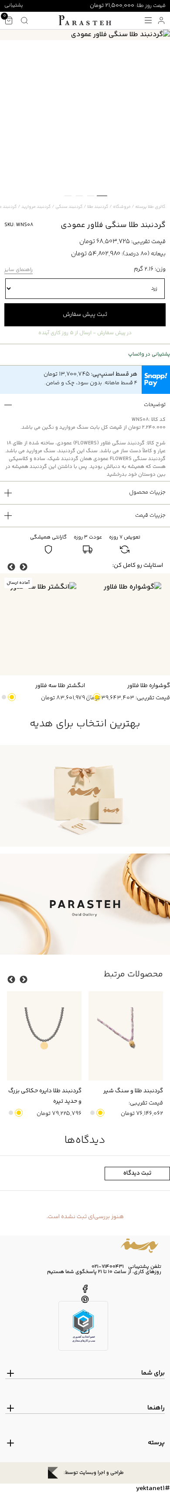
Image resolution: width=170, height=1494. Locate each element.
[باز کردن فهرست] (148, 20)
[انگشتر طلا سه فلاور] (42, 624)
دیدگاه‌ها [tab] (85, 1140)
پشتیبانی (13, 5)
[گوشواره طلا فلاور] (127, 624)
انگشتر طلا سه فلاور (60, 686)
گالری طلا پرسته (150, 206)
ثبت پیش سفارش (85, 314)
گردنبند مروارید (36, 206)
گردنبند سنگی (69, 206)
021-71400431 (108, 1267)
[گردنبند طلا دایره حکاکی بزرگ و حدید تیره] (44, 1036)
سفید (89, 697)
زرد (97, 697)
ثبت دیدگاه (137, 1173)
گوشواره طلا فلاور (148, 686)
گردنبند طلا (98, 206)
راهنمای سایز (18, 270)
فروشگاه (122, 206)
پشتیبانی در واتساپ (149, 354)
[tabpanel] (85, 35)
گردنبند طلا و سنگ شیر (133, 1091)
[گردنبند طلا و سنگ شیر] (125, 1036)
